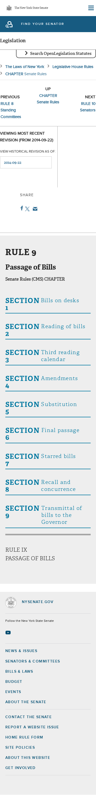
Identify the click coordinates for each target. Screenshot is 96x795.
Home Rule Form (24, 737)
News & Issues (21, 651)
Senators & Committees (32, 661)
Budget (13, 682)
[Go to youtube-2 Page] (8, 632)
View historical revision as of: (27, 151)
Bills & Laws (19, 671)
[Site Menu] (90, 8)
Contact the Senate (28, 717)
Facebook (20, 208)
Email (34, 208)
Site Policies (20, 747)
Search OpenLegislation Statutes (60, 53)
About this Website (27, 758)
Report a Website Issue (32, 727)
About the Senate (25, 702)
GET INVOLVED (20, 768)
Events (13, 692)
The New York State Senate (31, 8)
